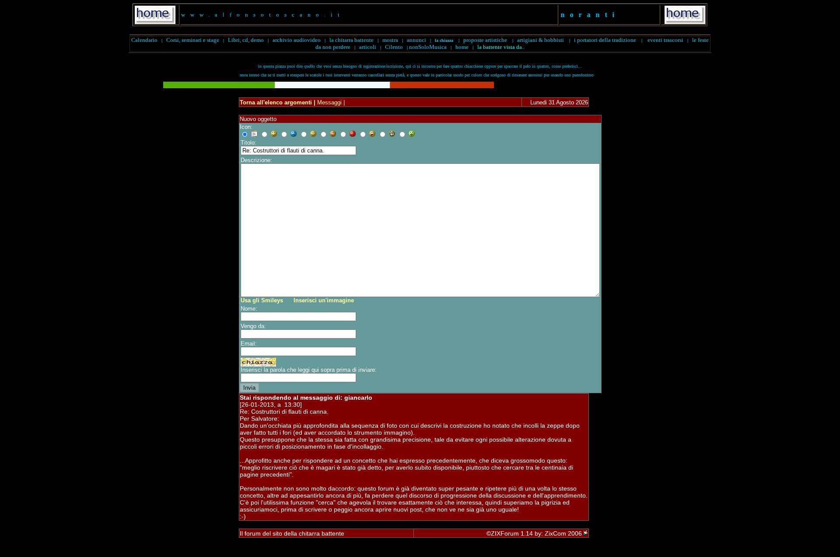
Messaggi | (330, 102)
